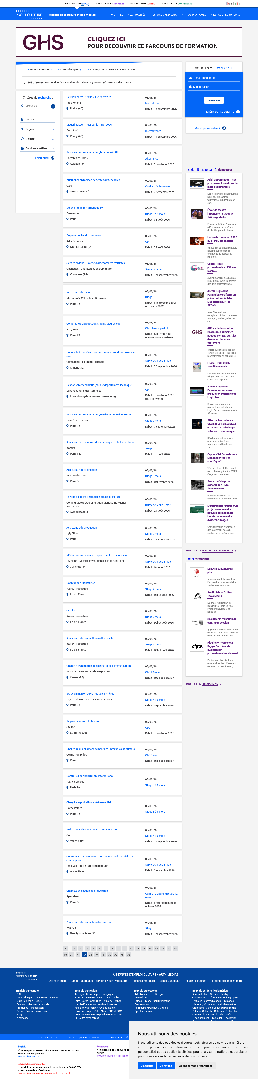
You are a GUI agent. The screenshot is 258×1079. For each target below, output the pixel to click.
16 (162, 948)
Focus (197, 559)
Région (29, 129)
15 (156, 948)
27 (115, 954)
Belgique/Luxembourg (88, 1014)
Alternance (23, 1018)
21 (78, 954)
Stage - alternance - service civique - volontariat (99, 981)
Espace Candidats (169, 981)
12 (137, 948)
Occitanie (91, 1007)
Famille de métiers (36, 148)
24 (96, 954)
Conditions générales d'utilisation (84, 1037)
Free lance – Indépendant (30, 1007)
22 (84, 954)
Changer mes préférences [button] (195, 1065)
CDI (19, 994)
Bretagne (98, 997)
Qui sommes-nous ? (47, 1037)
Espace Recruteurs (195, 981)
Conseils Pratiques (144, 981)
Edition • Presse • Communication (152, 1001)
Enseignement (201, 1018)
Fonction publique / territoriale (33, 1004)
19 (65, 954)
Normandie (99, 1004)
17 (169, 948)
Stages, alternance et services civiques (113, 69)
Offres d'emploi (69, 69)
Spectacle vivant (144, 1011)
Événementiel (142, 1004)
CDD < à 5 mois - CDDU (29, 1001)
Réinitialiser (42, 158)
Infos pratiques (195, 14)
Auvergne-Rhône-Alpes (87, 994)
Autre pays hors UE (89, 1018)
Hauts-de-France (111, 1001)
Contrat (30, 119)
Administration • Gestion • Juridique (211, 994)
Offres (118, 14)
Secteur (30, 138)
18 (175, 948)
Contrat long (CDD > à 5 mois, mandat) (37, 997)
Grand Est (95, 1001)
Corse (85, 1001)
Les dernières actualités (209, 169)
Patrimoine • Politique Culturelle (151, 1007)
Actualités (138, 14)
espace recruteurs (226, 14)
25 (103, 954)
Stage (20, 1014)
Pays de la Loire (107, 1007)
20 (71, 954)
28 (122, 954)
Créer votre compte (220, 111)
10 (124, 948)
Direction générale (224, 1014)
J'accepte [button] (147, 1065)
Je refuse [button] (166, 1065)
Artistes (198, 1001)
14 (150, 948)
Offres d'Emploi (58, 981)
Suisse (105, 1014)
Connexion (213, 100)
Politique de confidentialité (226, 981)
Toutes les (209, 550)
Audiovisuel (141, 997)
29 (128, 954)
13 (143, 948)
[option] (214, 619)
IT (240, 3)
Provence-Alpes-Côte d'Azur (91, 1011)
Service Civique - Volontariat (32, 1011)
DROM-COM (115, 1011)
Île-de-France (83, 1004)
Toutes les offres (40, 69)
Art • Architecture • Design (149, 994)
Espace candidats (165, 14)
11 (131, 948)
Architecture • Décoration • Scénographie (216, 997)
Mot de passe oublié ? (208, 128)
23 (90, 954)
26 (109, 954)
